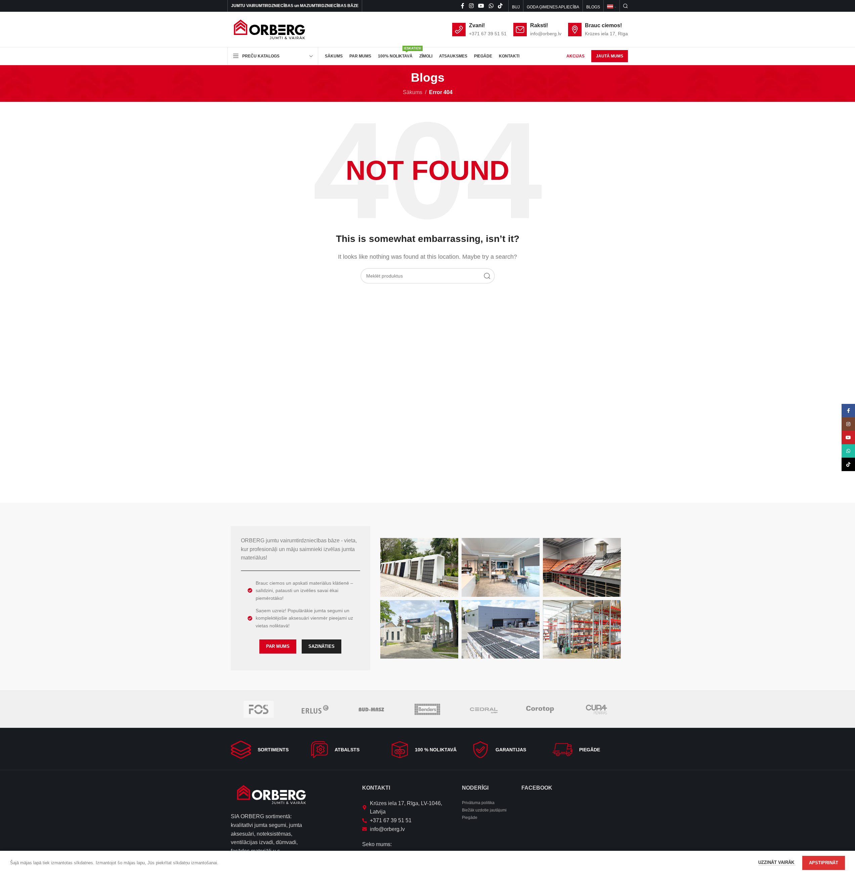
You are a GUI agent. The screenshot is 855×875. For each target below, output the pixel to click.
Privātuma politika (478, 802)
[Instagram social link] (471, 6)
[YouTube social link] (481, 6)
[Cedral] (484, 709)
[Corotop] (540, 709)
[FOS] (259, 709)
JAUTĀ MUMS (609, 56)
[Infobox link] (267, 750)
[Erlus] (315, 709)
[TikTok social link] (500, 6)
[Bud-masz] (371, 709)
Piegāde (469, 817)
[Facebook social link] (463, 6)
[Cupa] (596, 709)
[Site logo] (269, 29)
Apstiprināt (823, 862)
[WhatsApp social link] (491, 6)
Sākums (412, 92)
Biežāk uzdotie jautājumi (484, 810)
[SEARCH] (487, 276)
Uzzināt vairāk (777, 862)
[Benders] (427, 709)
